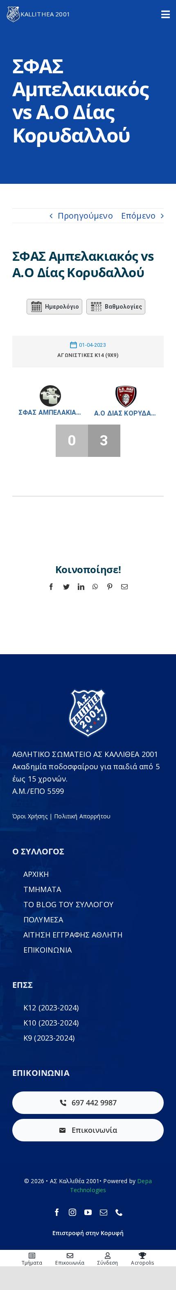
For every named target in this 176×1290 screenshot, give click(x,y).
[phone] (119, 1212)
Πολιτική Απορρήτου (82, 816)
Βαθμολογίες (123, 306)
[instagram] (72, 1212)
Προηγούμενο (85, 215)
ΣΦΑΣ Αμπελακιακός (50, 412)
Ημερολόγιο (62, 306)
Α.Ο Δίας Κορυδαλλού (126, 413)
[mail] (103, 1212)
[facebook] (57, 1212)
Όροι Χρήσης (29, 816)
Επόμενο (138, 215)
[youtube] (88, 1212)
